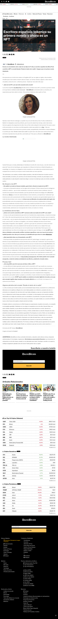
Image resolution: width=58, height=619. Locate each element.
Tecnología (6, 568)
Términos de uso (27, 610)
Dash (13, 492)
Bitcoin (16, 14)
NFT (7, 18)
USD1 (4, 442)
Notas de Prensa (37, 14)
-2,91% (51, 4)
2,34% (8, 4)
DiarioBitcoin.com (52, 447)
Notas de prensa (8, 570)
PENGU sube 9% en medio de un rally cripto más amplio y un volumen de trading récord (49, 397)
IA (25, 14)
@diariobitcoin (20, 64)
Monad (13, 487)
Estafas (5, 547)
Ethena (14, 497)
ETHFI (4, 495)
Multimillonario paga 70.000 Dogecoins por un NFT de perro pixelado (8, 397)
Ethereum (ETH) (28, 571)
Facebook (27, 555)
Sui (13, 505)
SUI (4, 505)
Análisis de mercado (8, 591)
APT (4, 500)
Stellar (13, 503)
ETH (4, 429)
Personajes (6, 596)
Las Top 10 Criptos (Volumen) (13, 418)
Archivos (11, 16)
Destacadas (6, 594)
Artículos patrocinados (9, 571)
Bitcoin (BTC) (27, 570)
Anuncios (26, 542)
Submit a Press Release (29, 547)
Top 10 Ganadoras (28, 564)
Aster (13, 478)
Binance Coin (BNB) (29, 585)
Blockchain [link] (49, 234)
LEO (37, 4)
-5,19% (21, 4)
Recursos (49, 14)
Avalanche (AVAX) (28, 583)
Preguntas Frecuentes (28, 599)
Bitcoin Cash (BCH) (29, 577)
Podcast (6, 556)
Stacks (13, 454)
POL (4, 460)
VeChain (14, 475)
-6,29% (31, 4)
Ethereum (21, 14)
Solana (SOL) (27, 578)
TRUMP (5, 490)
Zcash (10, 440)
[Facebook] (6, 54)
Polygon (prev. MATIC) (17, 460)
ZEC (26, 4)
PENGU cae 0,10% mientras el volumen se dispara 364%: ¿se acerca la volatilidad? (36, 397)
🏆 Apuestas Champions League (12, 541)
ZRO (4, 462)
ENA (4, 497)
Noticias (5, 545)
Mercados (6, 564)
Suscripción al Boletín (9, 599)
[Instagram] (8, 54)
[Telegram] (12, 54)
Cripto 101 (25, 603)
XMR (56, 4)
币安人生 (5, 465)
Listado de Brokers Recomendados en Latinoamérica (36, 596)
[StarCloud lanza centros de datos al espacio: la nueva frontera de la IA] (22, 388)
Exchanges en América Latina (30, 598)
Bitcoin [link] (11, 194)
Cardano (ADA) (28, 580)
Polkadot (14, 511)
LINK (46, 4)
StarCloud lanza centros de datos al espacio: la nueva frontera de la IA (22, 396)
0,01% (41, 4)
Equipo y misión (27, 550)
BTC (4, 424)
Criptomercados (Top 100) (30, 563)
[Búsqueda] (4, 1)
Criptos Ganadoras (10, 451)
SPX (4, 457)
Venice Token (15, 468)
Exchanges (6, 550)
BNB (4, 437)
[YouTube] (10, 54)
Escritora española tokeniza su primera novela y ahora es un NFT (27, 35)
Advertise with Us (28, 543)
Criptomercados (8, 544)
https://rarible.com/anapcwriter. (28, 256)
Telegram (27, 557)
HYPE (2, 4)
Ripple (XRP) (27, 573)
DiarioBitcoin (11, 64)
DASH (4, 492)
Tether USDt (12, 421)
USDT (4, 421)
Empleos (26, 552)
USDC (4, 426)
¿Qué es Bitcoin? (27, 605)
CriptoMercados (8, 14)
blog (43, 127)
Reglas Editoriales (28, 549)
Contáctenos (27, 540)
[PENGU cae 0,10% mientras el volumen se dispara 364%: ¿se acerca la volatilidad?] (36, 388)
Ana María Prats (18, 87)
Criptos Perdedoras (10, 484)
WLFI (4, 473)
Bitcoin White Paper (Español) (30, 608)
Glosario (6, 554)
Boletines (6, 601)
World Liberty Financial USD (16, 442)
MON (4, 487)
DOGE (13, 4)
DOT (4, 511)
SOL (4, 432)
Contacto (5, 16)
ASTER (5, 478)
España (4, 18)
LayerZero (14, 462)
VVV (4, 468)
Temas (44, 14)
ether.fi (14, 495)
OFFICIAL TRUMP (16, 490)
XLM (4, 503)
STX (4, 454)
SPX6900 (14, 457)
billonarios (4, 392)
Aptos (13, 500)
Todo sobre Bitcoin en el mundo (11, 598)
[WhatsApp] (5, 54)
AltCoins (31, 392)
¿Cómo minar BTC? (28, 606)
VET (4, 475)
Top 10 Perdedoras (29, 566)
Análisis (29, 14)
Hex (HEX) (27, 582)
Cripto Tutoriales (8, 552)
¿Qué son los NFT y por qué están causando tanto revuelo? (18, 84)
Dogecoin (11, 445)
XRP (4, 434)
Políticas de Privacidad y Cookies (31, 611)
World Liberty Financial (17, 473)
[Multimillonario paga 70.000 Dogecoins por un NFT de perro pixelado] (9, 388)
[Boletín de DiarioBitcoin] (14, 54)
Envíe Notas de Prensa (29, 545)
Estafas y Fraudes (27, 601)
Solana (11, 432)
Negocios (6, 566)
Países (5, 563)
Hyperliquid (15, 470)
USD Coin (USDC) (28, 575)
